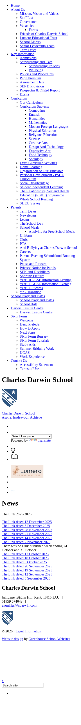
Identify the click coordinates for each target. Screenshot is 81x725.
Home (15, 5)
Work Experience (32, 356)
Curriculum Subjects (34, 106)
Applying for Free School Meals (52, 231)
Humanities (37, 118)
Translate (44, 440)
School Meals (29, 227)
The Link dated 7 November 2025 (26, 542)
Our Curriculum (31, 102)
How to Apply (30, 328)
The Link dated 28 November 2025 (27, 530)
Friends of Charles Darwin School (44, 34)
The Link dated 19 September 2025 (27, 570)
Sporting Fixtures (32, 276)
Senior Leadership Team (37, 46)
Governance (28, 22)
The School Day (31, 223)
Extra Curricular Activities (38, 163)
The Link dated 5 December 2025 (26, 526)
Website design (12, 639)
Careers (25, 252)
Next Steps (27, 332)
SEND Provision (32, 86)
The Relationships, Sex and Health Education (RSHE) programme (44, 193)
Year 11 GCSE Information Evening (45, 284)
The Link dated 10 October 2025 (25, 558)
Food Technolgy (40, 155)
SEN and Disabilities (35, 272)
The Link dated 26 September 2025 (27, 566)
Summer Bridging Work (37, 348)
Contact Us (19, 360)
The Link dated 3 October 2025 (24, 562)
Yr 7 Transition (30, 292)
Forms (33, 30)
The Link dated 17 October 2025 (25, 554)
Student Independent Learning (41, 187)
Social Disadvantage (34, 183)
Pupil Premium (30, 78)
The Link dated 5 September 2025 (26, 578)
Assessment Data (32, 82)
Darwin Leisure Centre (27, 308)
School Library (30, 42)
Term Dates (28, 50)
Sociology (36, 159)
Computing (37, 110)
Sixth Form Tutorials (34, 340)
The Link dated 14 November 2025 (27, 538)
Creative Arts (38, 143)
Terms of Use (29, 369)
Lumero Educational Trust (38, 38)
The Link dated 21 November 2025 (27, 534)
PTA (23, 243)
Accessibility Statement (36, 365)
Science (34, 139)
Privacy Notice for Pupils (38, 268)
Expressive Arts (40, 151)
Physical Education (42, 130)
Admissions (28, 58)
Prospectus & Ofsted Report (40, 90)
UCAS (25, 352)
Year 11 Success (31, 288)
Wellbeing (36, 70)
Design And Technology (46, 147)
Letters (24, 219)
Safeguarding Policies (44, 66)
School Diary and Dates (28, 296)
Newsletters (28, 215)
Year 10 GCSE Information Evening (46, 280)
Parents (16, 207)
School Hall (28, 304)
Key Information (22, 54)
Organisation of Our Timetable (41, 171)
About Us (18, 9)
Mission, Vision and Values (39, 13)
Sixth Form (19, 316)
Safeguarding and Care (36, 62)
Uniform (26, 235)
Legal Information (28, 631)
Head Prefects (30, 324)
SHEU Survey (30, 203)
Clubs (24, 239)
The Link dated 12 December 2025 (27, 522)
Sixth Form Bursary (34, 336)
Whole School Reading (36, 199)
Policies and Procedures (37, 74)
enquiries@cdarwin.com (19, 605)
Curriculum (19, 98)
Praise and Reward (33, 264)
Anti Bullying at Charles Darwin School (48, 248)
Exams (24, 94)
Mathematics (38, 122)
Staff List (26, 18)
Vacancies (27, 26)
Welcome (26, 320)
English (34, 114)
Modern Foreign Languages (48, 126)
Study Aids (28, 344)
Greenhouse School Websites (49, 639)
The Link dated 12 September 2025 (27, 574)
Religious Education (43, 135)
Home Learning (31, 167)
